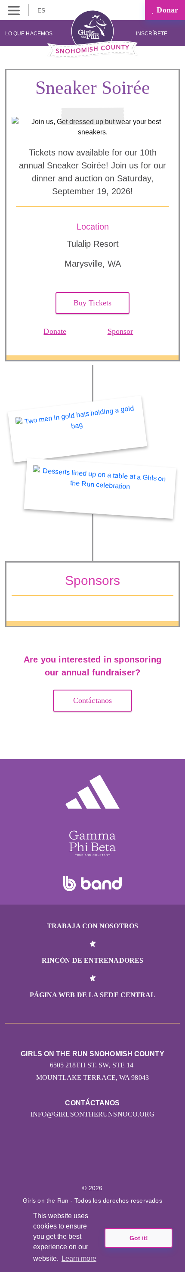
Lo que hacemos (28, 34)
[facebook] (102, 1162)
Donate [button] (54, 331)
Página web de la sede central (93, 994)
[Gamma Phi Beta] (92, 843)
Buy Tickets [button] (92, 303)
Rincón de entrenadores (92, 960)
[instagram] (83, 1162)
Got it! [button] (139, 1238)
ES (42, 10)
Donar (166, 10)
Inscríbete (152, 34)
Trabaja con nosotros (92, 926)
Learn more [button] (79, 1258)
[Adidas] (92, 792)
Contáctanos (92, 700)
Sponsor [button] (120, 331)
